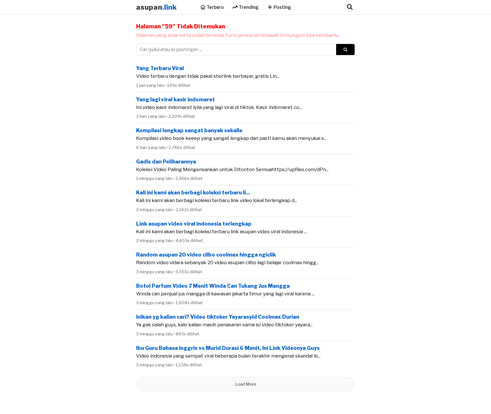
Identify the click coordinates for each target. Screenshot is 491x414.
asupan (156, 7)
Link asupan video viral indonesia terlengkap (193, 224)
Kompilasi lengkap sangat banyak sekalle (189, 130)
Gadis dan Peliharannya (166, 162)
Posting (282, 7)
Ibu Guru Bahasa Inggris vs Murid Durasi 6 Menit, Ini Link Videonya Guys (228, 348)
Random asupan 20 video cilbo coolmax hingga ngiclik (206, 255)
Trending (248, 7)
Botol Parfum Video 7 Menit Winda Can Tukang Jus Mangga (213, 286)
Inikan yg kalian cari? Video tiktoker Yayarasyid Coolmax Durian (217, 317)
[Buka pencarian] (349, 7)
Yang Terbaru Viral (160, 68)
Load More (245, 384)
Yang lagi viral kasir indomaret (175, 99)
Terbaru (215, 7)
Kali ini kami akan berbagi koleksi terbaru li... (193, 193)
